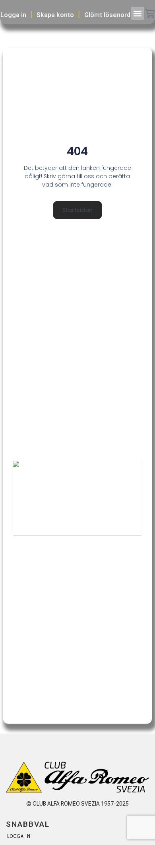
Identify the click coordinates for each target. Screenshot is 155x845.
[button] (137, 13)
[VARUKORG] (150, 14)
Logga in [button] (13, 15)
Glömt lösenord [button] (107, 15)
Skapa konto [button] (55, 15)
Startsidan (77, 210)
